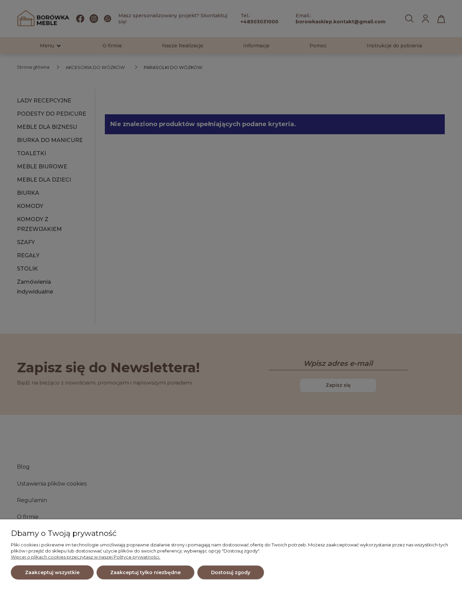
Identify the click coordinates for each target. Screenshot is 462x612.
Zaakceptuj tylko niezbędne (145, 572)
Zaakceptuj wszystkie (52, 572)
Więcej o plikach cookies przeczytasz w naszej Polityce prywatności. (85, 557)
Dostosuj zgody (230, 572)
